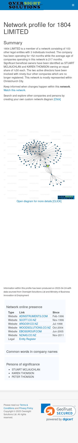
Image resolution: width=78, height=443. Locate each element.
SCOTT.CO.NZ (27, 320)
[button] (58, 412)
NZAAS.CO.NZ (27, 335)
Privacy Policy (26, 408)
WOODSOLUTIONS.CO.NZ (35, 327)
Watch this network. (15, 90)
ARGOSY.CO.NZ (28, 323)
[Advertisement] (39, 245)
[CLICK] (57, 201)
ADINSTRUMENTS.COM (33, 316)
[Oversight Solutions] (14, 5)
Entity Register (27, 339)
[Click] (57, 99)
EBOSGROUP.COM (30, 331)
